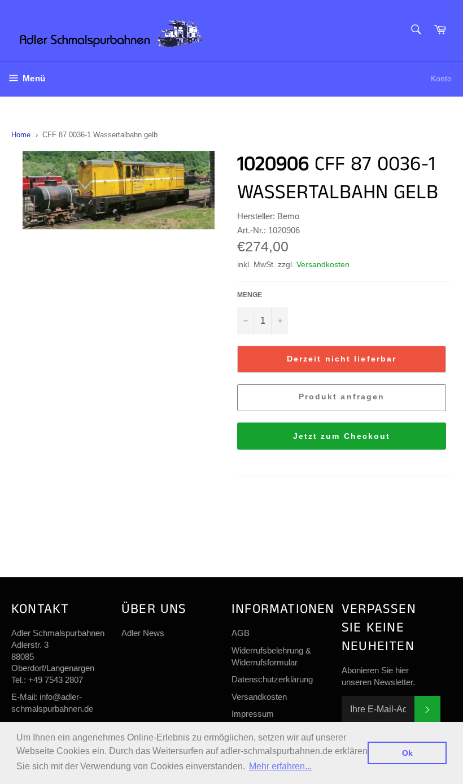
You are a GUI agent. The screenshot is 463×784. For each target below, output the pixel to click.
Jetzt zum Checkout (342, 436)
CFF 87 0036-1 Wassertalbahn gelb (100, 134)
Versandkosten (323, 264)
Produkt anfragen (342, 396)
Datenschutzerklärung (272, 679)
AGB (240, 633)
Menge (249, 295)
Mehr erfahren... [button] (280, 766)
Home (20, 134)
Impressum (252, 713)
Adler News (142, 633)
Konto (441, 78)
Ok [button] (407, 752)
